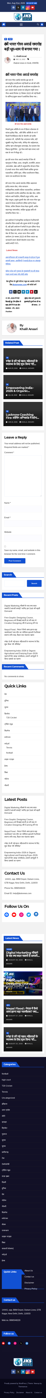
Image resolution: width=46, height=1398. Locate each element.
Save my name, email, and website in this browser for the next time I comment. (22, 552)
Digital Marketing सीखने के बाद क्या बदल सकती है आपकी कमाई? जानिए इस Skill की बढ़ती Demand (22, 608)
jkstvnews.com (20, 285)
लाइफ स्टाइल (9, 759)
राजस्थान (5, 1230)
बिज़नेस (7, 731)
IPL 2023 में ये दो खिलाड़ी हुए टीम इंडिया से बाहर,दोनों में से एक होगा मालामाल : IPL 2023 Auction (13, 304)
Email (7, 518)
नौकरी (6, 785)
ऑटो (3, 1116)
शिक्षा (6, 772)
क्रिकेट (7, 714)
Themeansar (22, 1387)
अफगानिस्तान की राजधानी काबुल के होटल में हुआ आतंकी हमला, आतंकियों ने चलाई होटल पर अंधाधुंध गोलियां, (23, 260)
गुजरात (4, 1134)
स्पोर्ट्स (10, 39)
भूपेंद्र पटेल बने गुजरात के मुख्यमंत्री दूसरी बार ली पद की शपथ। (32, 301)
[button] (38, 24)
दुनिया (6, 701)
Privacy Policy (31, 1289)
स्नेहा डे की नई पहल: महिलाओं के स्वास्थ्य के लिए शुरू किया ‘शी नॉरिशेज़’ (22, 364)
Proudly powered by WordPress (15, 1383)
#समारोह (35, 63)
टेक (3, 1158)
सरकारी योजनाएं (7, 1248)
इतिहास (4, 1104)
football (9, 753)
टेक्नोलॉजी (9, 949)
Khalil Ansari (21, 56)
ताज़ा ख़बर (5, 1176)
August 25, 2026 (15, 1044)
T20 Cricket (11, 718)
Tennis (9, 748)
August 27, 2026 (15, 1016)
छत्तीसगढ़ (5, 1152)
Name (7, 503)
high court (6, 1080)
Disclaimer (29, 1283)
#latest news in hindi (22, 63)
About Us (29, 1271)
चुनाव (6, 707)
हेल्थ (6, 766)
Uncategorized (8, 1098)
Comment (9, 452)
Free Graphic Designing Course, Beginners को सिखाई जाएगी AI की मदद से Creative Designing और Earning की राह (21, 620)
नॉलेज (6, 779)
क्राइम (4, 1122)
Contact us (29, 1277)
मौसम (4, 1224)
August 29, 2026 (15, 960)
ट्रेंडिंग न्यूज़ (8, 724)
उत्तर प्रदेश (6, 1110)
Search (8, 574)
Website (7, 532)
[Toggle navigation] (21, 24)
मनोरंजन (7, 737)
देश (5, 39)
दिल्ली (4, 1182)
